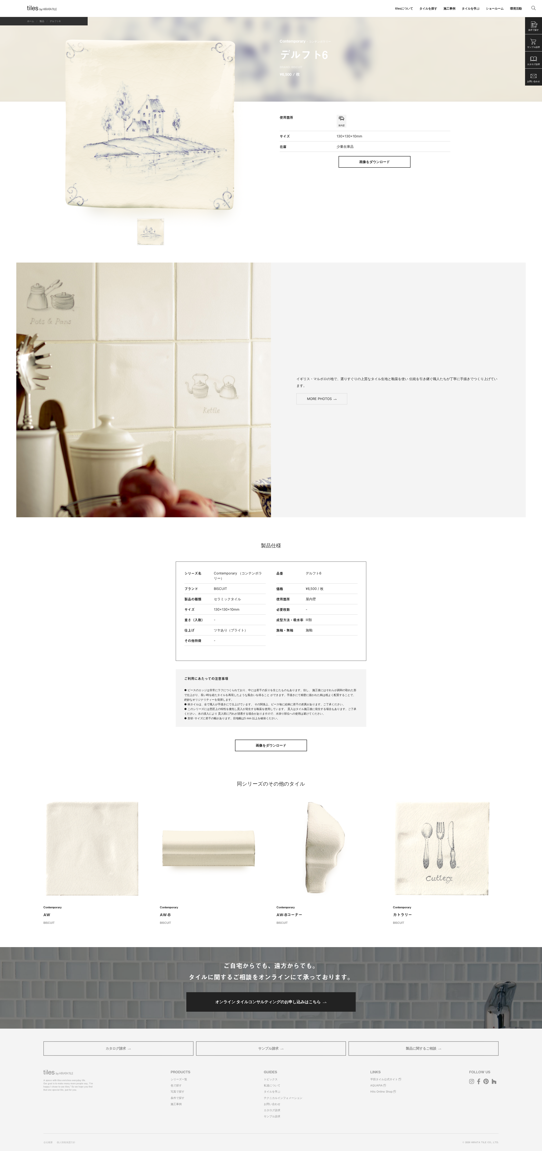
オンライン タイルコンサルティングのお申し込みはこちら (268, 1001)
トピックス (271, 1079)
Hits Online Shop (381, 1091)
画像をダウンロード (374, 162)
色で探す (176, 1085)
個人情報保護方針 (66, 1142)
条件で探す (177, 1098)
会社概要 (48, 1142)
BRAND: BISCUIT (291, 67)
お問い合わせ (272, 1104)
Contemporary (305, 41)
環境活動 (516, 8)
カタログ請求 (116, 1048)
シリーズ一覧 (179, 1079)
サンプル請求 (268, 1048)
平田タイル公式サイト (384, 1079)
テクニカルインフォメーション (283, 1098)
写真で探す (177, 1091)
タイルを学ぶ (272, 1091)
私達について (272, 1085)
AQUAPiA (376, 1085)
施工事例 (176, 1104)
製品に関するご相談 (421, 1048)
